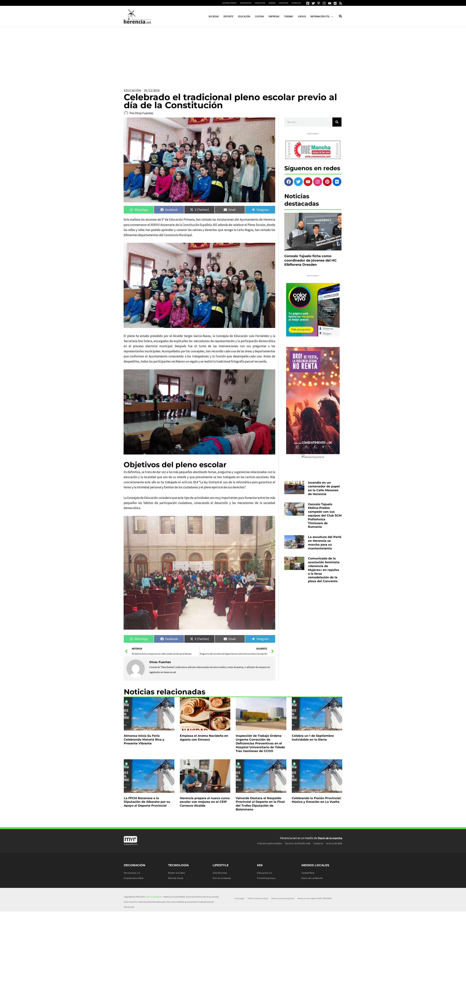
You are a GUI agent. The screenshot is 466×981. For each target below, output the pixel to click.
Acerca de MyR (334, 843)
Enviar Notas (245, 3)
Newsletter (260, 3)
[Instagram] (324, 3)
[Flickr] (335, 3)
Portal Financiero (266, 878)
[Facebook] (307, 3)
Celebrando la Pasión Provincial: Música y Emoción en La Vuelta (316, 800)
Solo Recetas (220, 872)
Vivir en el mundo (222, 878)
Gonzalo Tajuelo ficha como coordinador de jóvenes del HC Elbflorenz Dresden (310, 260)
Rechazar (287, 975)
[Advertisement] (233, 54)
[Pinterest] (318, 3)
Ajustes (310, 975)
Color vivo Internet (153, 896)
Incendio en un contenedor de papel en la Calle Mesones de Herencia (324, 488)
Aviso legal (239, 898)
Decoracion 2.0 (132, 872)
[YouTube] (329, 3)
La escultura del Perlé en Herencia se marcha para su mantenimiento (324, 542)
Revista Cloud (175, 878)
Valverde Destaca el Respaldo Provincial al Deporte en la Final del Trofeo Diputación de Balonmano (260, 803)
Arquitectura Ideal (133, 878)
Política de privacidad (258, 898)
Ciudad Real (307, 872)
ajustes (236, 977)
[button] (331, 16)
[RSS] (340, 3)
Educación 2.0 (264, 872)
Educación (132, 91)
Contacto (318, 843)
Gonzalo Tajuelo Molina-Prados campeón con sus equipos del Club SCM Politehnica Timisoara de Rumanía (324, 516)
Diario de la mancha (330, 838)
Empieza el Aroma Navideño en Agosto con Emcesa (204, 737)
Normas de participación (282, 898)
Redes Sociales (176, 872)
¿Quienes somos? (229, 3)
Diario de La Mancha (312, 878)
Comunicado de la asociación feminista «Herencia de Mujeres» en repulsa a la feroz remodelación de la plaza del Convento (323, 570)
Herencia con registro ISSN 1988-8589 (314, 898)
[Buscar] (336, 122)
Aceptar (265, 975)
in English (296, 3)
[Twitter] (313, 3)
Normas (272, 3)
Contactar (283, 3)
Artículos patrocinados (269, 843)
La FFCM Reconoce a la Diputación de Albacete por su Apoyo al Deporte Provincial (147, 801)
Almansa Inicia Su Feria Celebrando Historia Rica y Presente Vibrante (144, 739)
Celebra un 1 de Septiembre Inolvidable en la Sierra (313, 737)
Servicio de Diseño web (298, 843)
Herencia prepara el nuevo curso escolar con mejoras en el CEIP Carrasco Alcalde (205, 801)
